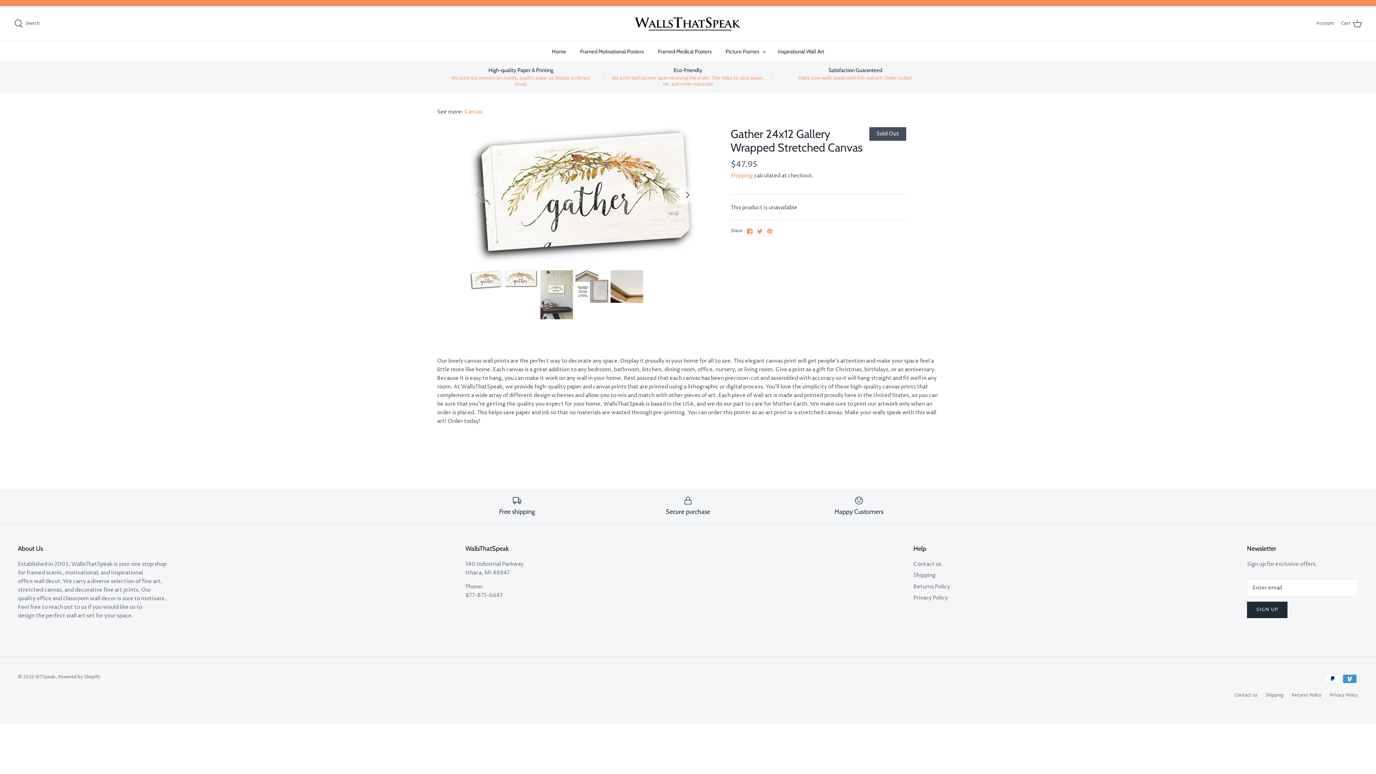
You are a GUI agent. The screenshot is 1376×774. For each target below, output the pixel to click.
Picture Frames (742, 51)
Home (559, 51)
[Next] (688, 195)
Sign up (1267, 609)
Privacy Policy (930, 598)
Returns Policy (931, 587)
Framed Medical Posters (685, 51)
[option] (583, 194)
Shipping (742, 176)
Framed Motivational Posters (612, 51)
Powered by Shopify (79, 677)
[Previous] (478, 195)
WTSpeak (45, 677)
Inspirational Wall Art (801, 51)
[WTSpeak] (688, 23)
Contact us (927, 564)
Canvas (473, 112)
